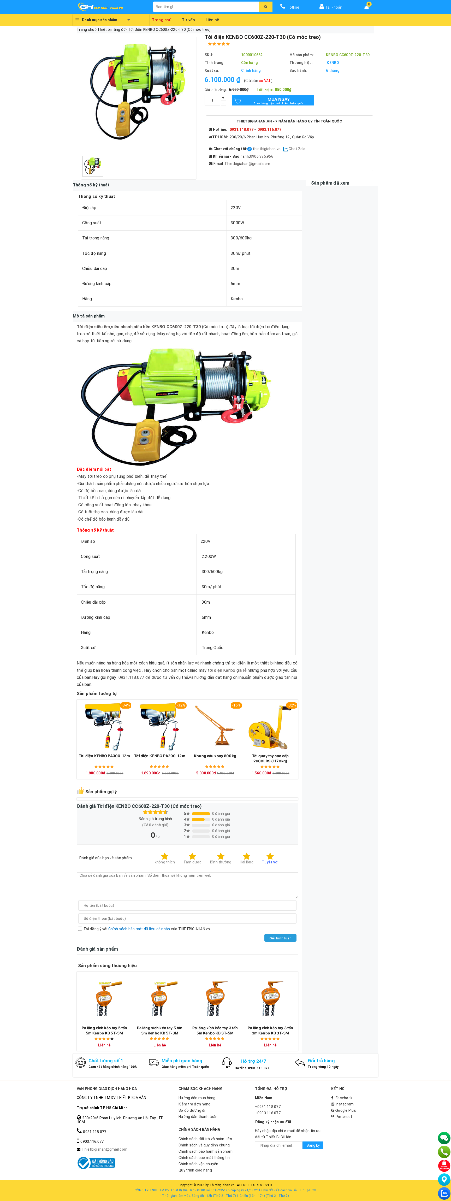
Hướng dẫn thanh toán (198, 1117)
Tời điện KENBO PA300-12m (104, 755)
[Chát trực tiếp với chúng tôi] (444, 1138)
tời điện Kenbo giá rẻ (227, 670)
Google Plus (346, 1110)
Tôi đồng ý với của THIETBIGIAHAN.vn (147, 929)
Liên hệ (212, 19)
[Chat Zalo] (444, 1193)
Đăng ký (313, 1145)
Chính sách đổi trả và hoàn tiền (205, 1139)
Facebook (344, 1098)
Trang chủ (162, 19)
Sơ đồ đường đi (192, 1110)
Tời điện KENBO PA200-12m (159, 755)
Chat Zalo (297, 149)
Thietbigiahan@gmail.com (247, 164)
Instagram (345, 1104)
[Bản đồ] (444, 1179)
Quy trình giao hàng (195, 1170)
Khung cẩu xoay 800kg (215, 755)
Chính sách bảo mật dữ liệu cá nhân (139, 929)
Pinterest (344, 1117)
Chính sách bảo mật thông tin (204, 1158)
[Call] (444, 1152)
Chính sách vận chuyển (198, 1164)
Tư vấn (188, 19)
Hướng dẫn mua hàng (197, 1098)
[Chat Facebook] (250, 149)
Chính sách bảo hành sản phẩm (206, 1151)
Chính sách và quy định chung (204, 1145)
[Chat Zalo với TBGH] (286, 149)
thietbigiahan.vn (267, 149)
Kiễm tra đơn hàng (194, 1104)
